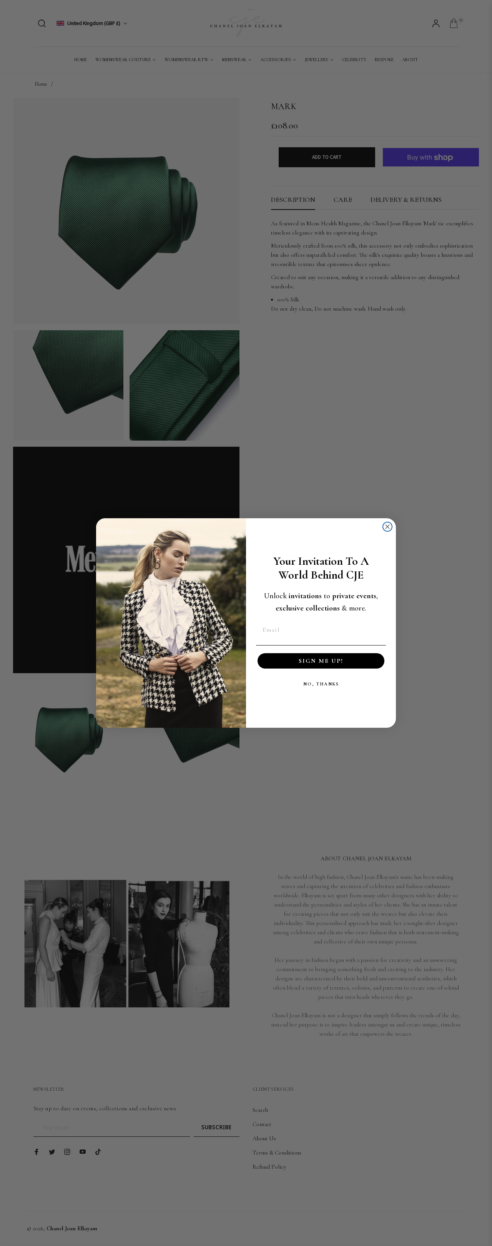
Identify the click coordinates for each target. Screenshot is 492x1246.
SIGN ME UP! (321, 661)
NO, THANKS (321, 684)
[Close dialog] (387, 526)
